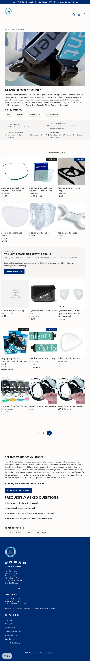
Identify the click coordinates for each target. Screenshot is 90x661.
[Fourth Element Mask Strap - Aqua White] (31, 367)
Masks (9, 114)
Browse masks (14, 271)
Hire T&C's (9, 620)
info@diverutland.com (18, 599)
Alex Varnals (63, 653)
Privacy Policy (10, 623)
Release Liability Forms (13, 631)
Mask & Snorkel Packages (37, 532)
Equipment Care (34, 114)
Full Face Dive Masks (14, 532)
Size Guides (9, 639)
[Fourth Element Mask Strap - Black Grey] (34, 367)
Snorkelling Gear (51, 114)
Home (7, 29)
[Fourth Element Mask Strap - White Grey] (40, 367)
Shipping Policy (11, 635)
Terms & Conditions (12, 643)
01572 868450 (15, 601)
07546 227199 (22, 603)
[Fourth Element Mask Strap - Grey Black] (37, 367)
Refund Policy (10, 627)
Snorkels (19, 114)
